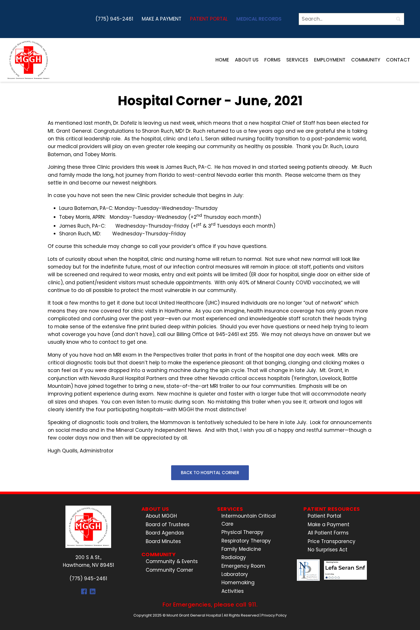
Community (365, 59)
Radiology (233, 557)
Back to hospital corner (210, 473)
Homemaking (238, 582)
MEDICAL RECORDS (258, 18)
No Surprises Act (327, 549)
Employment (329, 59)
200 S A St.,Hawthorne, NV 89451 (88, 561)
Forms (272, 59)
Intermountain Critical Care (248, 519)
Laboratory (234, 574)
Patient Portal (209, 18)
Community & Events (172, 561)
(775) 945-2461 (114, 18)
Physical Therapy (242, 532)
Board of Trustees (167, 524)
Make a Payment (161, 18)
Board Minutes (163, 541)
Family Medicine (241, 549)
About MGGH (161, 515)
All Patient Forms (328, 532)
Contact (398, 59)
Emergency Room (243, 566)
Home (222, 59)
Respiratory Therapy (246, 540)
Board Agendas (165, 532)
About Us (247, 59)
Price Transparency (331, 541)
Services (297, 59)
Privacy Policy (274, 615)
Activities (232, 591)
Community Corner (169, 570)
